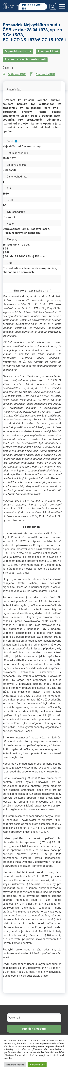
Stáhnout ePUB (45, 74)
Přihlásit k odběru (34, 1028)
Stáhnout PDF (17, 74)
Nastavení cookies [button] (15, 1064)
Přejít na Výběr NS (32, 6)
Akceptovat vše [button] (37, 1064)
